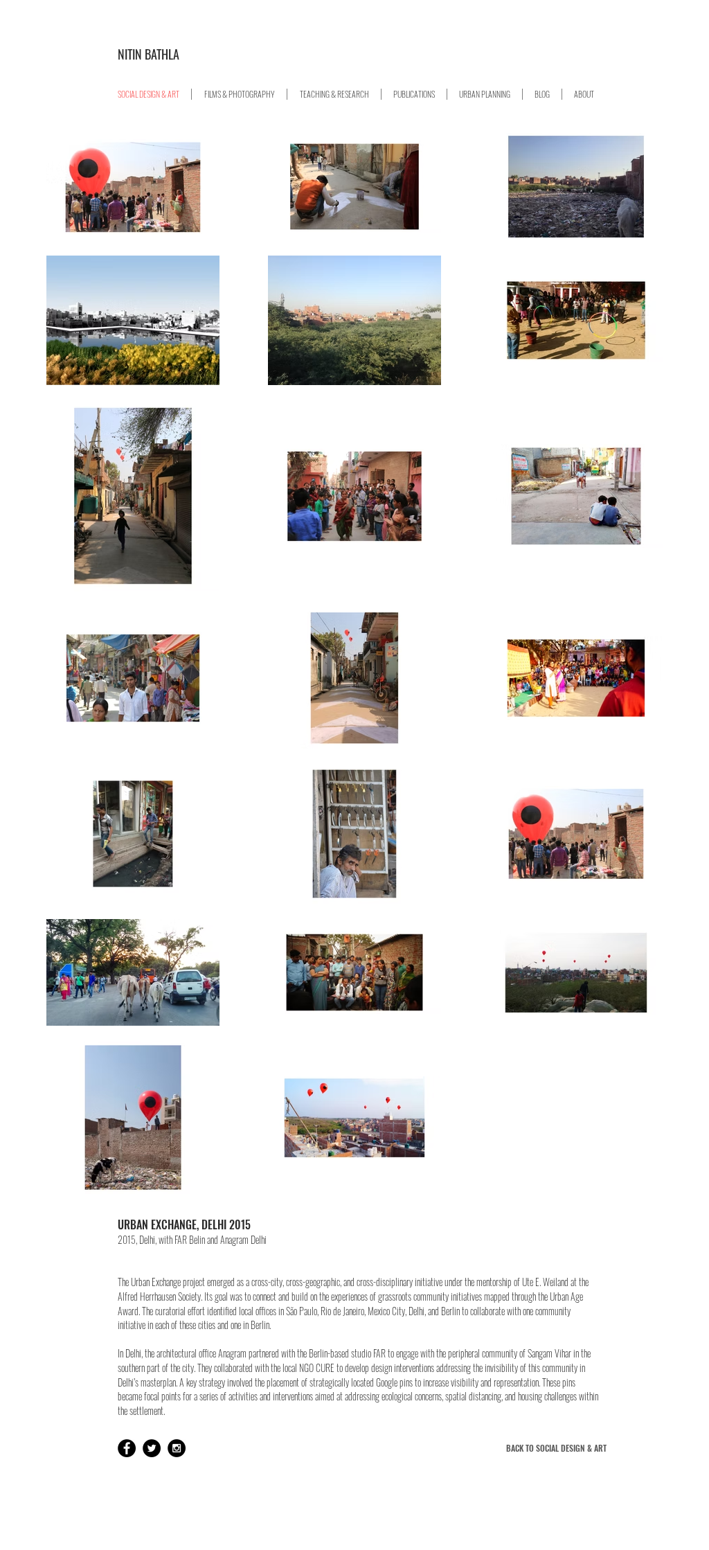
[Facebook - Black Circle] (127, 1448)
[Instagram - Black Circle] (177, 1448)
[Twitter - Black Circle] (152, 1448)
